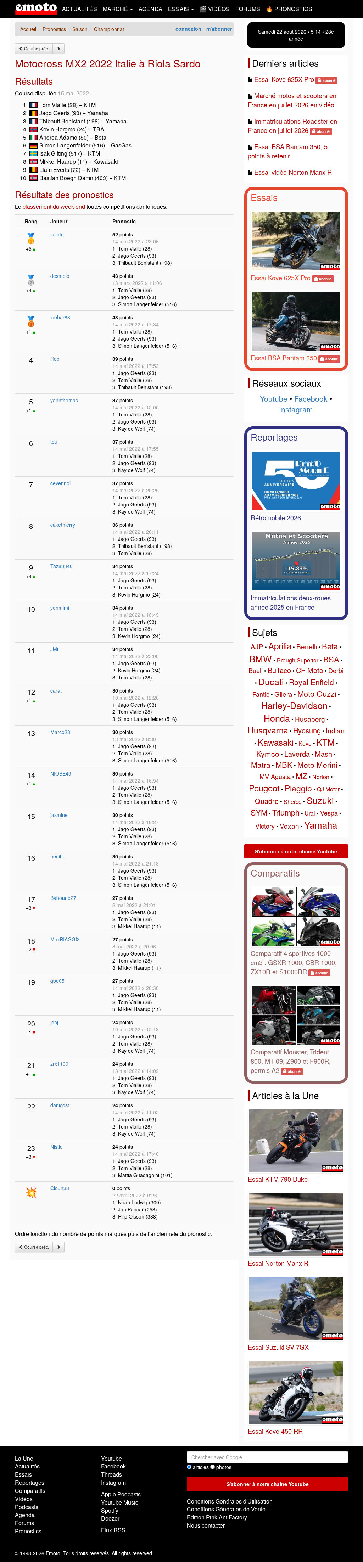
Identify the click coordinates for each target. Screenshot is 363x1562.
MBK (283, 764)
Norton (320, 777)
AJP (257, 646)
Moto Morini (317, 764)
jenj (54, 1022)
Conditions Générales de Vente (226, 1509)
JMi (54, 649)
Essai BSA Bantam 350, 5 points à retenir (288, 151)
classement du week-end (54, 206)
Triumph (286, 812)
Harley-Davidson (294, 705)
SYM (259, 812)
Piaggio (298, 788)
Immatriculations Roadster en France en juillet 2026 (292, 125)
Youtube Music (119, 1502)
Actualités (79, 9)
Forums (247, 9)
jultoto (57, 234)
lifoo (55, 358)
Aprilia (279, 645)
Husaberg (310, 718)
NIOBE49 (60, 773)
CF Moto (309, 670)
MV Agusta (275, 776)
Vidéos (24, 1499)
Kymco (267, 753)
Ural (310, 813)
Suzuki (320, 800)
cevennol (60, 483)
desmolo (59, 275)
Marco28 (60, 731)
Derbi (336, 670)
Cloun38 (59, 1188)
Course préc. (36, 48)
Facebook (311, 398)
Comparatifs (275, 872)
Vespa (329, 812)
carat (56, 690)
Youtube (273, 398)
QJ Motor (328, 789)
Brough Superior (297, 660)
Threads (111, 1474)
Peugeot (264, 788)
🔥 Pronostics (289, 9)
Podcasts (26, 1507)
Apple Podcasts (121, 1494)
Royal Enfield (311, 682)
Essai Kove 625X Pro (284, 79)
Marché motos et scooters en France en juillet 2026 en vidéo (292, 100)
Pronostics (28, 1531)
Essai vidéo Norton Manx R (293, 172)
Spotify (109, 1510)
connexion (188, 28)
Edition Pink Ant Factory (217, 1517)
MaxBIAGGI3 (65, 939)
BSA (331, 659)
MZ (301, 776)
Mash (323, 754)
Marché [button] (116, 9)
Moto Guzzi (316, 693)
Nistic (56, 1146)
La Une (24, 1458)
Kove (305, 743)
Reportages (274, 436)
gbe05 (57, 980)
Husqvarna (268, 730)
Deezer (110, 1518)
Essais (264, 196)
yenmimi (59, 607)
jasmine (59, 814)
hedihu (58, 856)
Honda (277, 717)
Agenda (150, 9)
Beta (330, 645)
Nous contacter (206, 1525)
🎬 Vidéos (215, 9)
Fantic (260, 694)
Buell (255, 670)
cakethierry (62, 524)
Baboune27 (63, 897)
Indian (335, 730)
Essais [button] (179, 9)
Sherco (293, 801)
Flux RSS (113, 1530)
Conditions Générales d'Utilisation (230, 1501)
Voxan (289, 825)
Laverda (297, 754)
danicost (59, 1105)
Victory (265, 825)
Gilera (283, 694)
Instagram (296, 409)
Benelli (306, 646)
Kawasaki (276, 742)
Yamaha (320, 824)
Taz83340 (61, 566)
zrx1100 (59, 1063)
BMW (260, 658)
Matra (260, 764)
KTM (326, 742)
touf (54, 441)
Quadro (267, 801)
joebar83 (60, 317)
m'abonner (219, 28)
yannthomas (64, 400)
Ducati (271, 681)
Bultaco (279, 670)
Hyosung (307, 730)
